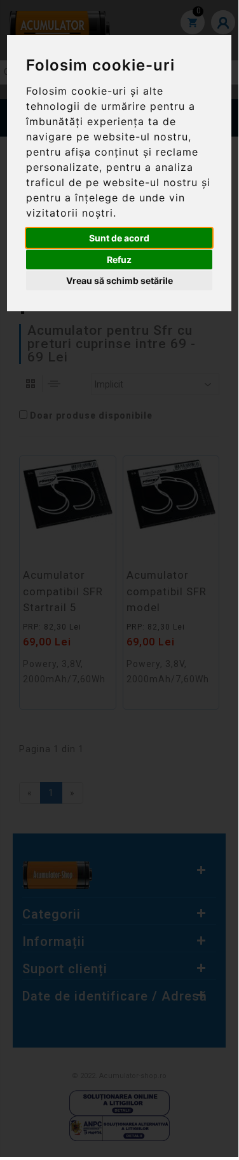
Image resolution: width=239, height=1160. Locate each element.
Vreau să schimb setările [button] (119, 280)
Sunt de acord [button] (119, 238)
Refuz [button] (119, 259)
